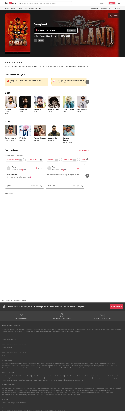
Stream (13, 8)
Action (42, 36)
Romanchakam (5, 329)
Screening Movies (6, 365)
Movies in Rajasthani (19, 378)
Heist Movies (23, 363)
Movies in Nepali (38, 380)
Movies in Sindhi (16, 376)
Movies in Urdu (79, 380)
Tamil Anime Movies (89, 388)
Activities (38, 8)
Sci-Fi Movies (84, 365)
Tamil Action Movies (107, 390)
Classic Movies (113, 365)
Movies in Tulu (88, 378)
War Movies (58, 363)
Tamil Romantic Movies (23, 392)
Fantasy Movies (45, 365)
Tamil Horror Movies (55, 388)
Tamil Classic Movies (20, 394)
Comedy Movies (94, 363)
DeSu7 (14, 339)
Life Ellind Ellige (21, 329)
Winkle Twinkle (76, 329)
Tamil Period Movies (60, 394)
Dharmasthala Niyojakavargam (61, 331)
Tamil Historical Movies (33, 394)
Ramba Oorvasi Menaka (46, 331)
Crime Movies (102, 363)
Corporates (104, 8)
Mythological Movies (37, 368)
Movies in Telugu (17, 380)
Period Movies (27, 368)
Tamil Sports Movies (56, 390)
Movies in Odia (79, 378)
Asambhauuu (29, 329)
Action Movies (53, 365)
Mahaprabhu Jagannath (7, 331)
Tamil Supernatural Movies (47, 394)
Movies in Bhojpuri (27, 380)
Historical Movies (6, 368)
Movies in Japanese (98, 378)
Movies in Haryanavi (59, 380)
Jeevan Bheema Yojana (65, 329)
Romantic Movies (48, 368)
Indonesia (4, 402)
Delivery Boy (90, 329)
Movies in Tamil (40, 378)
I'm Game (12, 329)
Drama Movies (74, 368)
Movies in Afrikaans (50, 378)
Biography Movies (35, 365)
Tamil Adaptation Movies (19, 388)
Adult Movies (5, 363)
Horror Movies (41, 363)
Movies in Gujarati (113, 376)
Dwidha (49, 329)
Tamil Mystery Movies (67, 388)
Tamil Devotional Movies (102, 388)
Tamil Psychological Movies (9, 392)
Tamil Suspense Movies (107, 392)
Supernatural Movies (17, 368)
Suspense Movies (93, 365)
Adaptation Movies (14, 363)
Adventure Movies (103, 365)
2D (35, 40)
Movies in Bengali (26, 376)
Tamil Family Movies (114, 388)
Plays (25, 8)
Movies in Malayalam (7, 378)
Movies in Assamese (102, 376)
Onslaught (83, 329)
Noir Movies (57, 368)
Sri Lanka (16, 402)
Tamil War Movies (78, 388)
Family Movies (84, 363)
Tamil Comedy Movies (7, 390)
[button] (45, 3)
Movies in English (60, 378)
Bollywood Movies (75, 365)
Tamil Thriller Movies (70, 392)
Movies (7, 8)
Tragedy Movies (65, 368)
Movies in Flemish (36, 376)
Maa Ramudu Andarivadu (40, 329)
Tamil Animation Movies (69, 390)
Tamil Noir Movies (34, 392)
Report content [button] (9, 193)
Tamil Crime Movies (19, 390)
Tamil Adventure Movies (8, 394)
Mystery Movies (50, 363)
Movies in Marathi (47, 380)
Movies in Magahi (81, 376)
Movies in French (59, 376)
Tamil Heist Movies (31, 388)
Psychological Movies (64, 365)
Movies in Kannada (6, 376)
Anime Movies (65, 363)
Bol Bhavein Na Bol (19, 331)
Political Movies (111, 363)
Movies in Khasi (71, 378)
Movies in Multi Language (110, 378)
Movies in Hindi (91, 376)
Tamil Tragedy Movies (46, 392)
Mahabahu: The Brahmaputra (102, 329)
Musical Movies (32, 363)
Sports (31, 8)
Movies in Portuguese (70, 376)
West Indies (23, 402)
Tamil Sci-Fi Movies (95, 392)
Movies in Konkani (30, 378)
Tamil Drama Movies (58, 392)
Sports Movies (15, 365)
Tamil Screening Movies (44, 390)
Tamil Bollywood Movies (83, 392)
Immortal (27, 331)
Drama (53, 36)
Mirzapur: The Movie (75, 331)
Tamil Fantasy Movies (95, 390)
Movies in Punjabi (69, 380)
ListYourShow (94, 8)
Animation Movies (24, 365)
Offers (110, 8)
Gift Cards (117, 8)
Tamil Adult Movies (6, 388)
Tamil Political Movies (31, 390)
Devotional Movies (75, 363)
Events (20, 8)
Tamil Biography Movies (82, 390)
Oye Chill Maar (35, 331)
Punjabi (40, 40)
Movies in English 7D (7, 380)
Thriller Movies (82, 368)
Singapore (10, 402)
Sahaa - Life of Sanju (116, 329)
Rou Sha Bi (55, 329)
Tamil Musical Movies (43, 388)
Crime (48, 36)
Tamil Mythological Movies (73, 394)
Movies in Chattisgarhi (48, 376)
